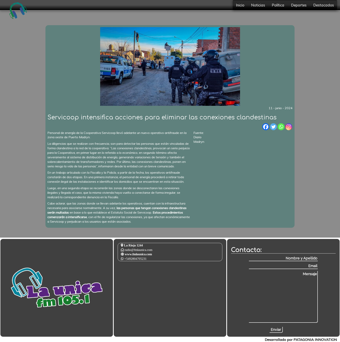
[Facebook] (265, 126)
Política (278, 5)
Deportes (299, 5)
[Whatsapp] (281, 126)
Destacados (323, 5)
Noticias (258, 5)
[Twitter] (273, 126)
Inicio (240, 5)
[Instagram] (288, 126)
